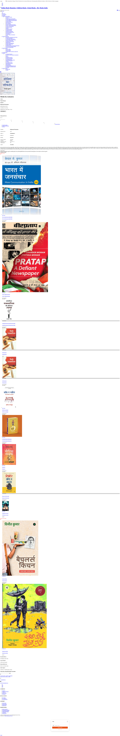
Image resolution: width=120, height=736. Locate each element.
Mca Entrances (8, 64)
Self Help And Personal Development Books (12, 45)
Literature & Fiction (9, 30)
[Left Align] (0, 119)
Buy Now (3, 215)
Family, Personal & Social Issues (11, 24)
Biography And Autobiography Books (11, 37)
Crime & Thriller (8, 21)
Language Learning (9, 29)
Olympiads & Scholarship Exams (11, 65)
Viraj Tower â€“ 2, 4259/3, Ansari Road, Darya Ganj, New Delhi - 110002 (6, 676)
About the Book (57, 124)
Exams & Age (4, 713)
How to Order (4, 703)
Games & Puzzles (5, 68)
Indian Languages (5, 709)
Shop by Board (8, 50)
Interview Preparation (9, 60)
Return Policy (4, 705)
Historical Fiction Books (9, 40)
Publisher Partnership (5, 691)
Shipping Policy (4, 704)
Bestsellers (3, 13)
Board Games (8, 69)
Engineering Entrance (9, 57)
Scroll (1, 735)
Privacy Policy (4, 693)
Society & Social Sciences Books (11, 46)
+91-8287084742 (3, 679)
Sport (7, 35)
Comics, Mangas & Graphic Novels (11, 19)
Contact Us (4, 692)
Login (119, 10)
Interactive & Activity (9, 28)
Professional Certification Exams (11, 66)
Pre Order (3, 15)
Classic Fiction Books (9, 38)
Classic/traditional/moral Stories (10, 18)
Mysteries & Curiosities (9, 31)
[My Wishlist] (0, 71)
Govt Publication (4, 52)
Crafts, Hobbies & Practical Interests (11, 20)
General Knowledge (9, 27)
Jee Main (7, 61)
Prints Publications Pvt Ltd (8, 715)
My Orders (3, 697)
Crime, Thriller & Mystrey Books (11, 39)
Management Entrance (9, 63)
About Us (3, 690)
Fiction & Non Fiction (5, 36)
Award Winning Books (5, 710)
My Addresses (4, 698)
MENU (3, 11)
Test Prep (3, 53)
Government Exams (9, 59)
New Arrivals (4, 14)
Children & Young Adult (6, 16)
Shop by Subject (8, 49)
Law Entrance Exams (9, 62)
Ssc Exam (7, 67)
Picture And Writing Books (10, 32)
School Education (5, 48)
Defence (7, 56)
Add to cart (4, 576)
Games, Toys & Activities (10, 26)
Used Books (4, 712)
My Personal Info (4, 699)
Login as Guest (60, 729)
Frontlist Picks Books (5, 711)
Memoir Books (8, 42)
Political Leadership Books (10, 43)
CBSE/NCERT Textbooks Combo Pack (12, 51)
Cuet (6, 55)
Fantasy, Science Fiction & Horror (11, 25)
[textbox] (4, 10)
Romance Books (8, 44)
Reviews (3, 126)
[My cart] (0, 72)
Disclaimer (3, 694)
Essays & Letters (8, 23)
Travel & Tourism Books (9, 47)
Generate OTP (60, 727)
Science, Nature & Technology (10, 34)
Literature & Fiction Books (10, 41)
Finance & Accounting (9, 58)
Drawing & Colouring (9, 22)
